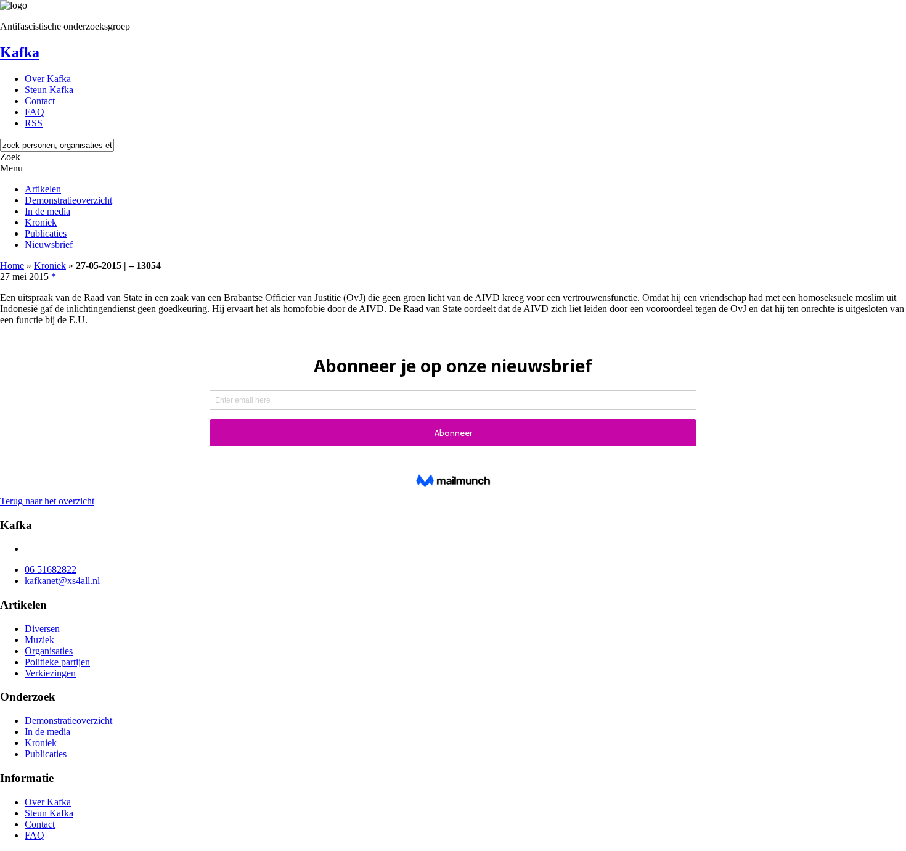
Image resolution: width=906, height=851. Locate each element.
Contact (40, 101)
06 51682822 (50, 569)
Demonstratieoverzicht (68, 200)
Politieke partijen (57, 662)
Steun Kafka (49, 89)
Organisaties (49, 651)
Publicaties (46, 233)
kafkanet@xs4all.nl (62, 580)
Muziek (39, 640)
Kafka (19, 52)
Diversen (42, 628)
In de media (47, 211)
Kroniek (41, 222)
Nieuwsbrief (49, 244)
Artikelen (43, 189)
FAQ (34, 112)
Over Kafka (48, 78)
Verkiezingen (50, 673)
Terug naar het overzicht (47, 501)
